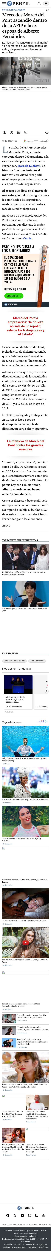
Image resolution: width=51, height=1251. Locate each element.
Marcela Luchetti (28, 165)
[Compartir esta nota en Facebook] (4, 132)
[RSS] (36, 1215)
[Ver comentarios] (47, 10)
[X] (15, 1215)
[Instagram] (29, 1215)
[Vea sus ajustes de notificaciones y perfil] (46, 3)
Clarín (27, 238)
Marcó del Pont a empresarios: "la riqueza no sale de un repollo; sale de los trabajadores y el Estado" (25, 326)
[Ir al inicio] (18, 3)
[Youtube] (22, 1215)
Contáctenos (32, 1225)
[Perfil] (25, 1209)
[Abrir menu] (4, 3)
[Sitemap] (43, 1215)
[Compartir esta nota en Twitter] (11, 132)
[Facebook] (7, 1215)
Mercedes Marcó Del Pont (14, 661)
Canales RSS (7, 1225)
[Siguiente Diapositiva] (46, 691)
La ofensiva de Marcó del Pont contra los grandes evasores (25, 445)
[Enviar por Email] (25, 132)
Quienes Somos (19, 1225)
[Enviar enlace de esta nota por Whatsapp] (18, 132)
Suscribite (14, 296)
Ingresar (39, 3)
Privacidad (43, 1225)
